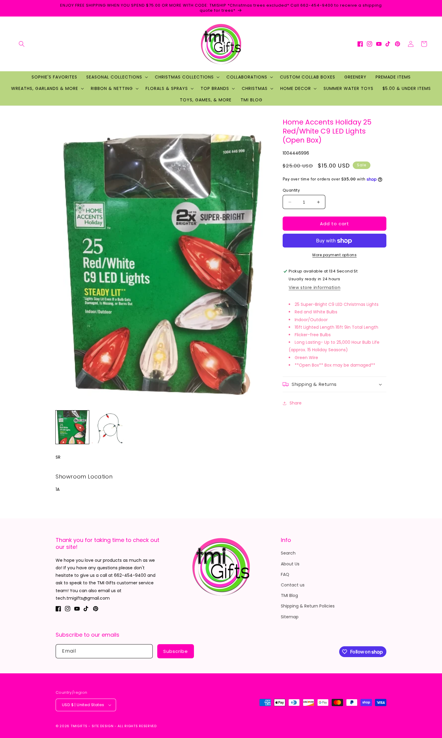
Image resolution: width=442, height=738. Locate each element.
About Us (290, 564)
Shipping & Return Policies (308, 606)
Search (288, 553)
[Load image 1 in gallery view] (72, 427)
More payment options (334, 255)
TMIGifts (79, 726)
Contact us (293, 585)
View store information (314, 288)
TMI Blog (289, 595)
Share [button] (296, 403)
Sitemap (290, 617)
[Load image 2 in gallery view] (108, 427)
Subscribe (175, 651)
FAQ (285, 574)
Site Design (103, 726)
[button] (21, 44)
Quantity (291, 190)
